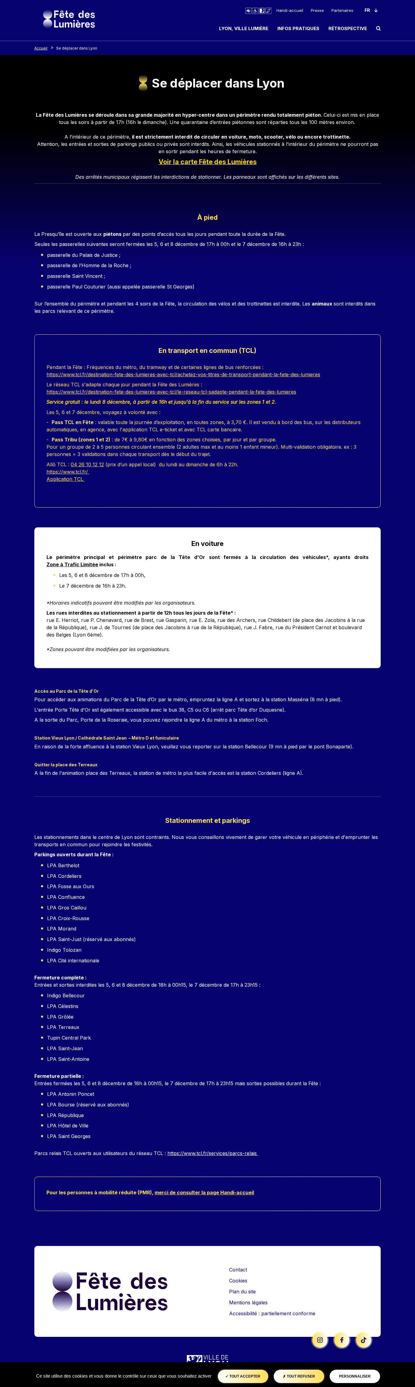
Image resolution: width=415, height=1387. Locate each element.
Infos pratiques (298, 28)
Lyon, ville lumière (243, 28)
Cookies (238, 1281)
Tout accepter (244, 1376)
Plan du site (242, 1292)
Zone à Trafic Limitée (72, 564)
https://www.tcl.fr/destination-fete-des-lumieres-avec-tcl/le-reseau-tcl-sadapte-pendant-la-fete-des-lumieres (171, 392)
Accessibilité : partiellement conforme (272, 1313)
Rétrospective (347, 28)
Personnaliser (355, 1376)
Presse (317, 10)
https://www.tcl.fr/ (67, 472)
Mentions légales (248, 1302)
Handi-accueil (289, 10)
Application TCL (65, 479)
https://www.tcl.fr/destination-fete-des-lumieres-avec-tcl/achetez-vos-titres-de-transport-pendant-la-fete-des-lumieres (183, 374)
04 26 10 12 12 (87, 464)
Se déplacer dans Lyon (76, 48)
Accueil (40, 48)
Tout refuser (300, 1376)
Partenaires (342, 10)
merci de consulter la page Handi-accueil (204, 1192)
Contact (238, 1270)
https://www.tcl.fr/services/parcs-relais (212, 1153)
